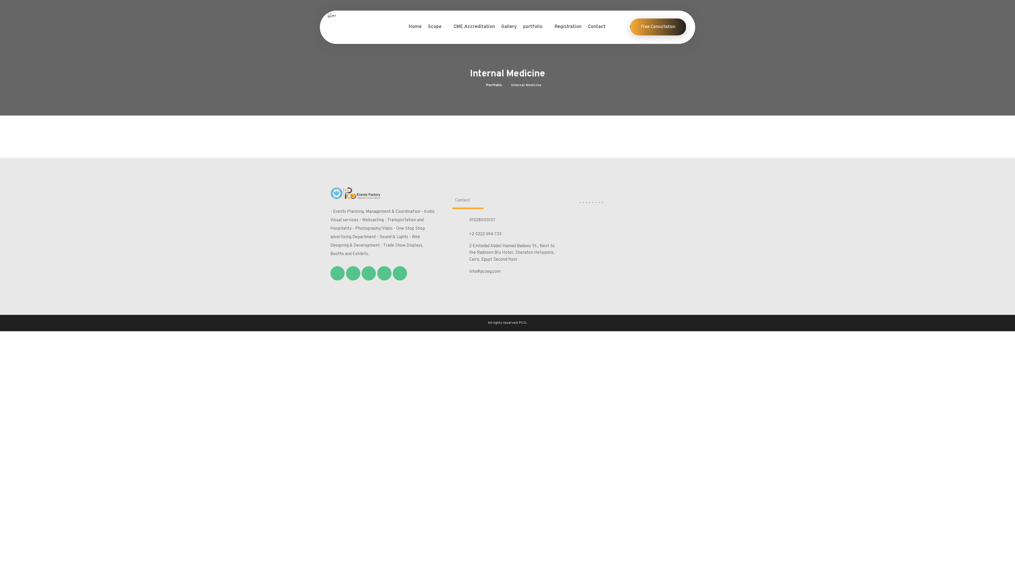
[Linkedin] (384, 273)
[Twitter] (353, 273)
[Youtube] (400, 273)
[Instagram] (369, 273)
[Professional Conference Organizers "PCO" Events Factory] (353, 21)
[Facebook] (337, 273)
